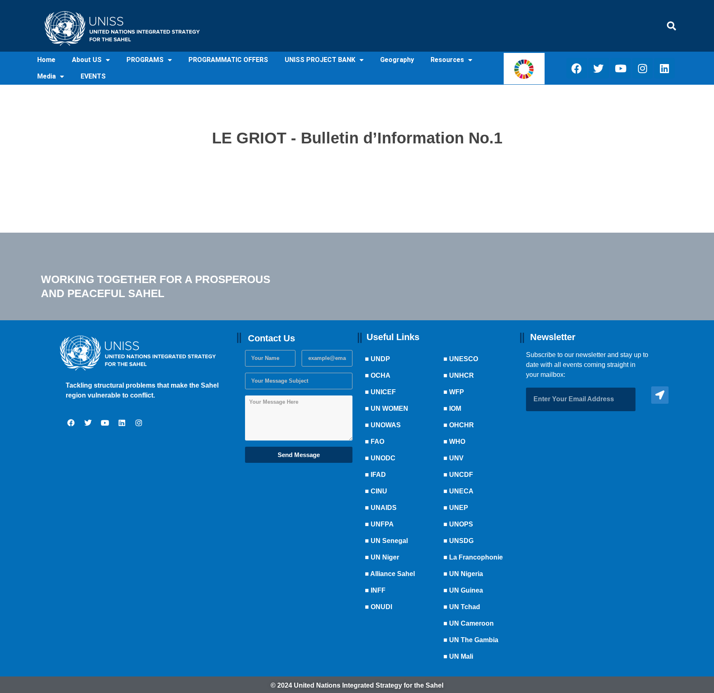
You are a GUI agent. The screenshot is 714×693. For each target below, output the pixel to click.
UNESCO (463, 358)
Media (46, 76)
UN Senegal (389, 540)
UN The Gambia (473, 639)
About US (87, 60)
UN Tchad (464, 606)
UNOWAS (386, 425)
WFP (456, 391)
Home (46, 60)
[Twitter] (598, 68)
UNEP (458, 507)
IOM (455, 408)
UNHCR (461, 375)
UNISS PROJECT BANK (320, 60)
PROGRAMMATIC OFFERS (228, 60)
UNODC (383, 458)
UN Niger (385, 557)
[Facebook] (576, 68)
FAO (377, 441)
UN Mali (461, 656)
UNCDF (461, 474)
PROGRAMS (145, 60)
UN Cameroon (471, 623)
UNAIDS (384, 507)
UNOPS (461, 524)
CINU (379, 491)
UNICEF (383, 391)
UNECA (461, 491)
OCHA (380, 375)
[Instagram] (642, 68)
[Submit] (660, 395)
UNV (456, 458)
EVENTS (93, 76)
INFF (378, 590)
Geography (397, 60)
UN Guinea (466, 590)
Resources (447, 60)
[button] (671, 26)
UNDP (380, 358)
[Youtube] (620, 68)
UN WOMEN (389, 408)
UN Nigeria (466, 573)
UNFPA (382, 524)
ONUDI (381, 606)
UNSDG (461, 540)
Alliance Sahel (392, 573)
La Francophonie (476, 557)
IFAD (378, 474)
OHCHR (461, 425)
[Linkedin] (664, 68)
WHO (457, 441)
